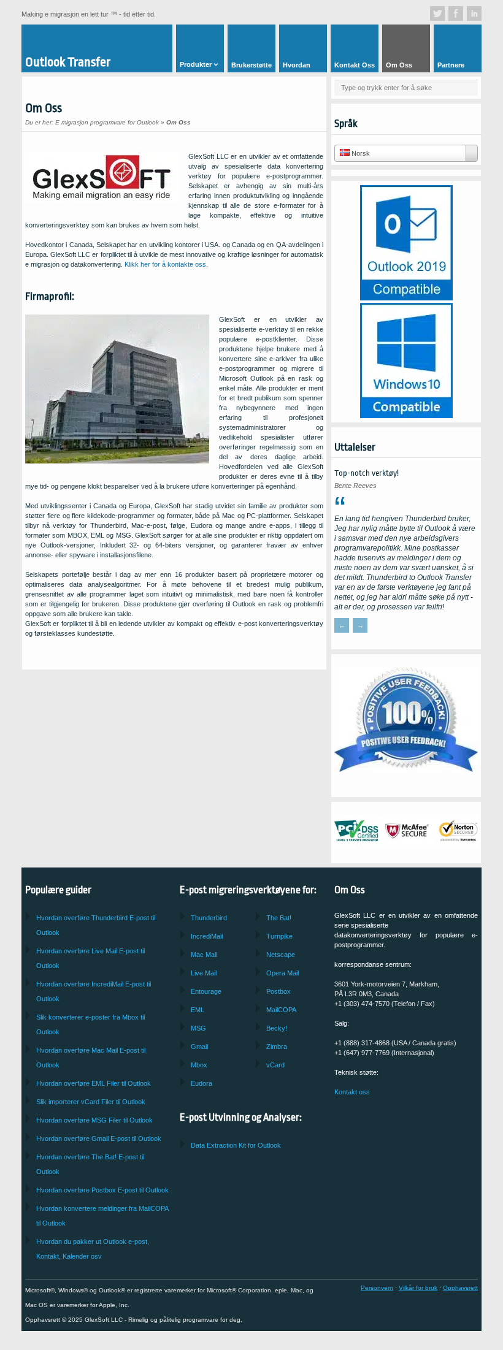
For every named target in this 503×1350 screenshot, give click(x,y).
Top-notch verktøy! (366, 473)
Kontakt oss (352, 1092)
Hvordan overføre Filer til (93, 1083)
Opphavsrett (460, 1287)
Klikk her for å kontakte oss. (166, 264)
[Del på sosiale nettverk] (437, 13)
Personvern (377, 1287)
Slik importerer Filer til (90, 1101)
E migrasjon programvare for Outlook (107, 122)
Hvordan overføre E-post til (98, 1138)
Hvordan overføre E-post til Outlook (102, 1190)
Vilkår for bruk (418, 1287)
